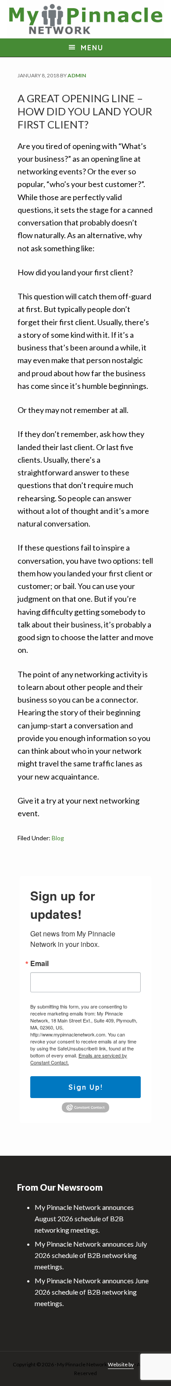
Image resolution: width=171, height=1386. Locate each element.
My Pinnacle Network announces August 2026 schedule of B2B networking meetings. (84, 1218)
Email (39, 963)
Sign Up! (85, 1087)
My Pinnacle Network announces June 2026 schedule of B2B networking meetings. (92, 1291)
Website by (121, 1364)
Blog (58, 838)
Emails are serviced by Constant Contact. (78, 1059)
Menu (92, 47)
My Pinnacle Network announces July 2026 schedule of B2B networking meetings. (91, 1255)
